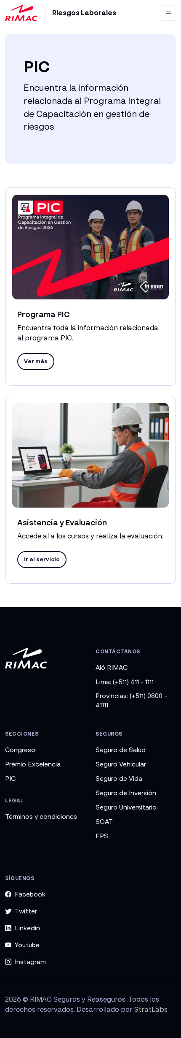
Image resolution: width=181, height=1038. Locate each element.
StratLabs (151, 1009)
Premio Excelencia (33, 764)
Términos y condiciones (41, 816)
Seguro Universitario (126, 807)
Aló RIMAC (112, 667)
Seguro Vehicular (121, 764)
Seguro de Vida (119, 778)
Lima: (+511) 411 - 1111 (125, 681)
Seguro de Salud (121, 749)
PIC (10, 778)
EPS (102, 836)
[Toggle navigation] (168, 13)
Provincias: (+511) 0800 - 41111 (131, 700)
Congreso (20, 749)
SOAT (104, 821)
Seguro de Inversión (126, 792)
